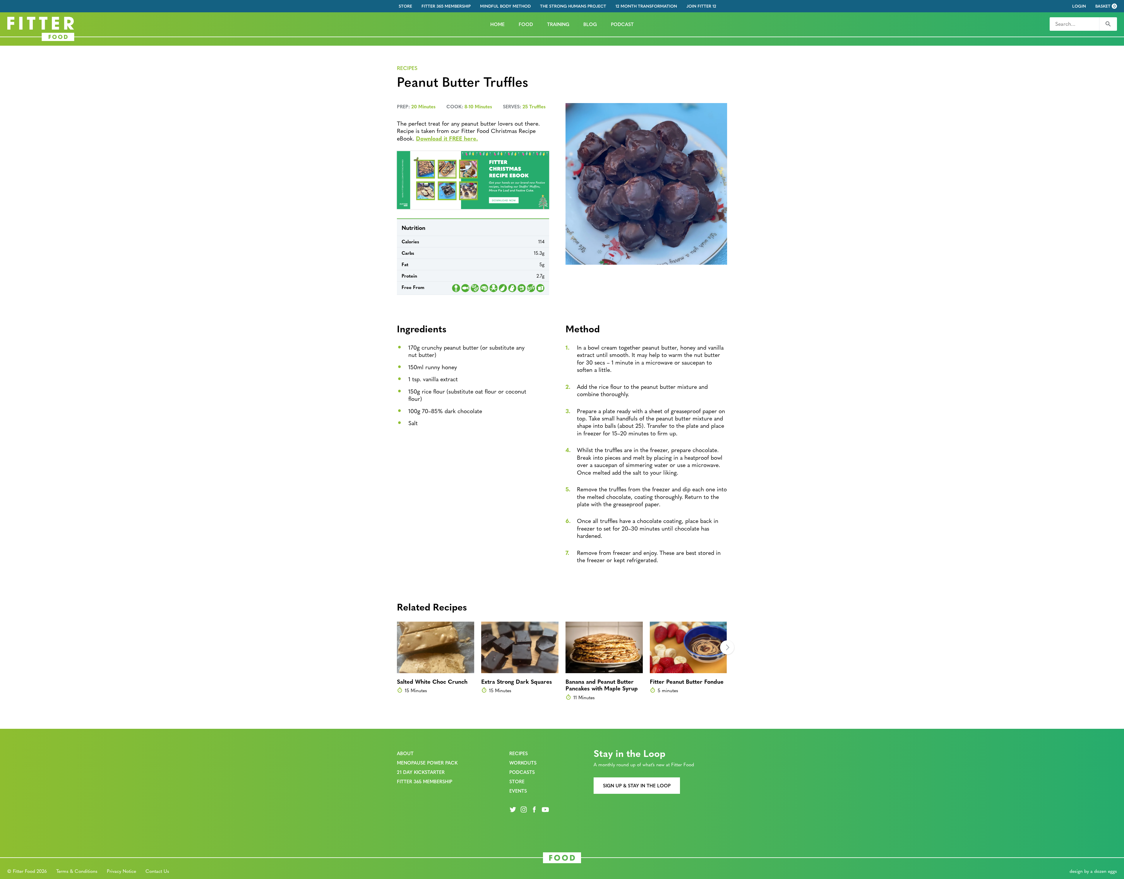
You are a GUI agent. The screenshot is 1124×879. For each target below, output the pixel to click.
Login (1079, 6)
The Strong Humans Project (573, 6)
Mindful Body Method (505, 6)
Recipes (407, 68)
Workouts (523, 762)
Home (497, 24)
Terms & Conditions (76, 871)
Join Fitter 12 (701, 6)
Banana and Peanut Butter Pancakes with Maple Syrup (602, 684)
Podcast (622, 24)
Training (558, 24)
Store (405, 6)
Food (526, 24)
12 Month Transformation (646, 6)
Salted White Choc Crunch (432, 681)
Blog (590, 24)
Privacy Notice (121, 871)
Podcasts (522, 772)
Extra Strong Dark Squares (516, 681)
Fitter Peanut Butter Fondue (687, 681)
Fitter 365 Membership (446, 6)
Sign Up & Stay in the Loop (637, 785)
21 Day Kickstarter (421, 772)
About (405, 753)
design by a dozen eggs (1093, 871)
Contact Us (157, 871)
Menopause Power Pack (427, 762)
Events (518, 790)
